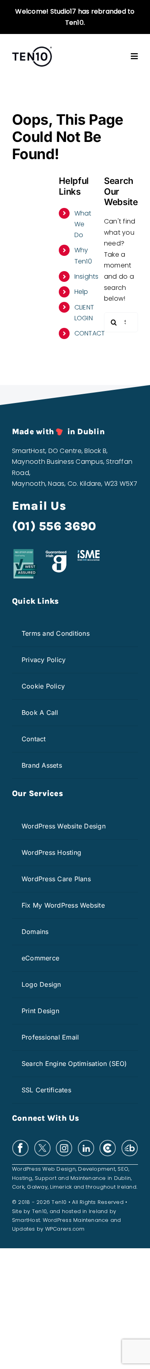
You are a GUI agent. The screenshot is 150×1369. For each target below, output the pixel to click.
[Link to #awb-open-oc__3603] (134, 56)
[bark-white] (129, 1142)
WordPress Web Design (44, 1169)
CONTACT (89, 333)
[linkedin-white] (86, 1142)
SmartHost (26, 1220)
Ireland (126, 1187)
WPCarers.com (65, 1229)
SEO (123, 1169)
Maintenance (88, 1178)
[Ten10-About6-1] (32, 49)
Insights (86, 276)
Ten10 (39, 1211)
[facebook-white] (20, 1142)
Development (96, 1169)
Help (81, 291)
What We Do (83, 224)
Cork (18, 1187)
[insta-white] (64, 1142)
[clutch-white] (107, 1142)
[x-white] (42, 1142)
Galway (37, 1187)
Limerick (61, 1187)
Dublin (122, 1178)
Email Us (39, 506)
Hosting (22, 1178)
